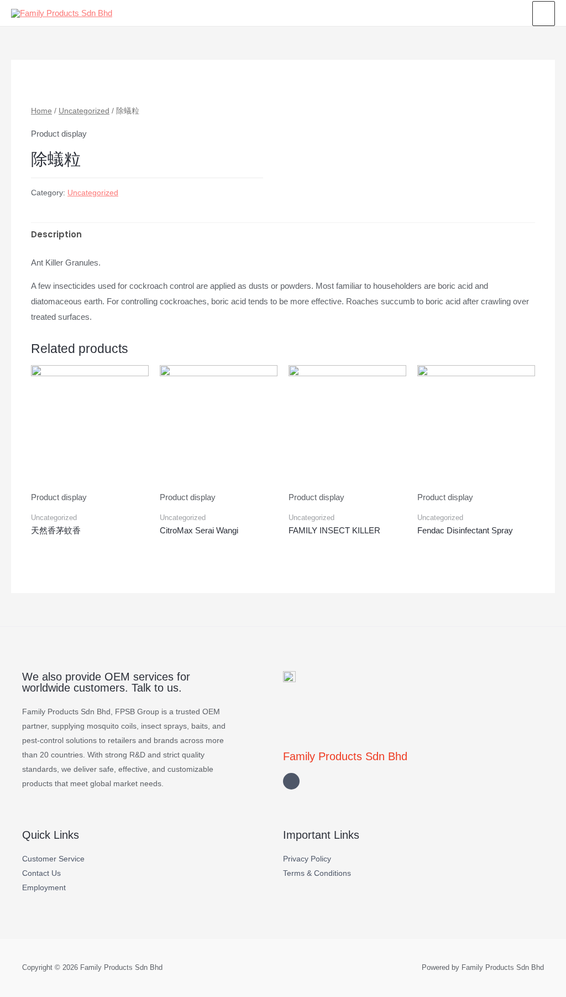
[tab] (56, 235)
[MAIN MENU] (543, 13)
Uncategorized (84, 111)
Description (56, 234)
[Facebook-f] (291, 781)
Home (41, 111)
